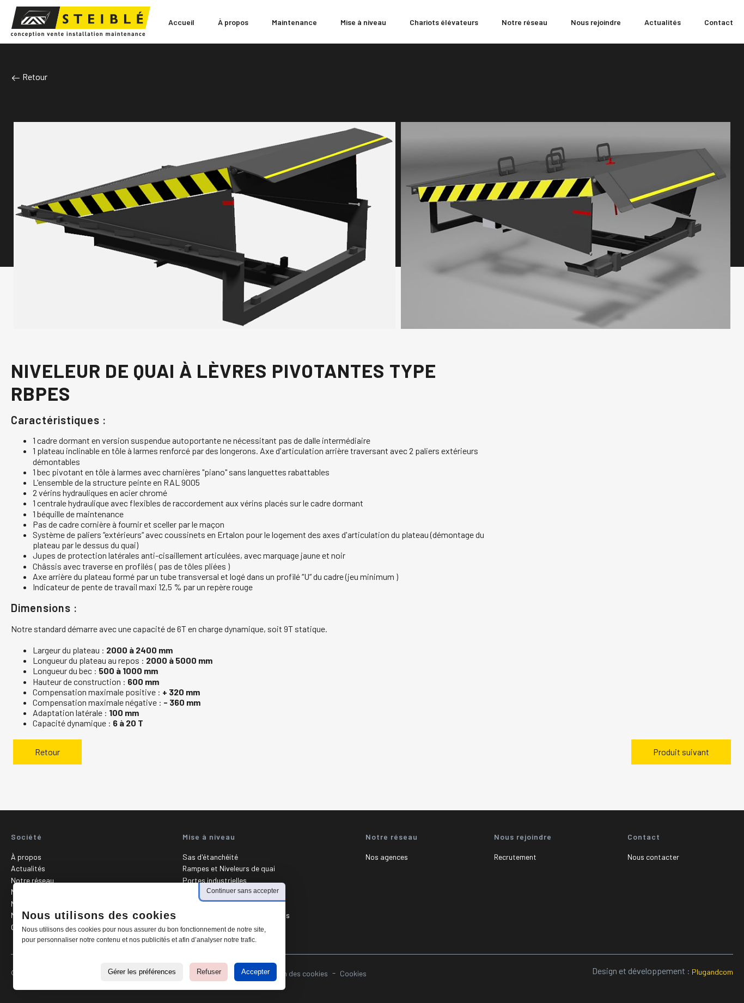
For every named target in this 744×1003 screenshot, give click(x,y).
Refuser (209, 972)
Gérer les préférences (142, 972)
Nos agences (386, 856)
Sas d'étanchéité (210, 856)
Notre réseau (32, 880)
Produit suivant (681, 752)
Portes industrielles (214, 880)
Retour (34, 76)
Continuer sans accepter (242, 891)
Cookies (353, 973)
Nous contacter (653, 856)
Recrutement (515, 856)
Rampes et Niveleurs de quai (228, 868)
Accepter (255, 972)
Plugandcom (712, 971)
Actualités (28, 868)
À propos (26, 856)
